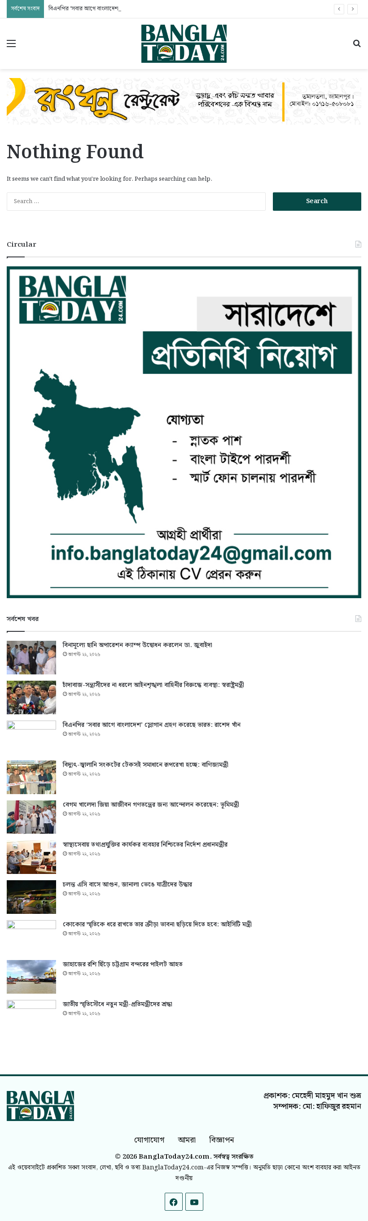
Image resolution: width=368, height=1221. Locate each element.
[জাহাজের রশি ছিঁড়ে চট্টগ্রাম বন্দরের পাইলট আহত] (31, 977)
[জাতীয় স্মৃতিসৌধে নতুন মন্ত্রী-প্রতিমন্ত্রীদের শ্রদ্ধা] (31, 1017)
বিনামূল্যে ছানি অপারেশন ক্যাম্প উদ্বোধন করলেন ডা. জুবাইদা (137, 645)
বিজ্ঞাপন (221, 1140)
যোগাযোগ (149, 1140)
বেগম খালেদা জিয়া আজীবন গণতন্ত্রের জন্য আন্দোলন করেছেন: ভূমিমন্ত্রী (151, 805)
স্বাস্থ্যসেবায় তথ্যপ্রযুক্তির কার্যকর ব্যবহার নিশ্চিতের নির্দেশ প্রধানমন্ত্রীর (145, 845)
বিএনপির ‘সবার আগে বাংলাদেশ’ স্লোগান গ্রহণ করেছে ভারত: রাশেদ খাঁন (127, 8)
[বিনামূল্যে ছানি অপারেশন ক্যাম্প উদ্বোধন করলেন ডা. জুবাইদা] (31, 657)
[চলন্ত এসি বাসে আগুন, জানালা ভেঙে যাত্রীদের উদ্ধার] (31, 897)
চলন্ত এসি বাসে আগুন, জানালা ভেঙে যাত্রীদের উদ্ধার (127, 885)
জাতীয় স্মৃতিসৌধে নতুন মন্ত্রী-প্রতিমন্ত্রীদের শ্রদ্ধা (117, 1004)
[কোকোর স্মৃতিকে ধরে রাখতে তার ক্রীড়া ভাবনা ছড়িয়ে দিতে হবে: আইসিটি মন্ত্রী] (31, 937)
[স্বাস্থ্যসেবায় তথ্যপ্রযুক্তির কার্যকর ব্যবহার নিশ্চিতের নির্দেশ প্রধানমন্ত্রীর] (31, 857)
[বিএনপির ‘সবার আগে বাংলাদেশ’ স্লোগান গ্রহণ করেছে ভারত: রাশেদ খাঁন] (31, 737)
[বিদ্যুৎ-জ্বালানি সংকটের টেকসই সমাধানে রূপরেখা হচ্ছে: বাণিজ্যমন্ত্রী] (31, 777)
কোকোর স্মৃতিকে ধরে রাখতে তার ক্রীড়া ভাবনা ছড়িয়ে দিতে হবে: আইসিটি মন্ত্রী (157, 925)
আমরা (187, 1140)
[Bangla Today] (184, 44)
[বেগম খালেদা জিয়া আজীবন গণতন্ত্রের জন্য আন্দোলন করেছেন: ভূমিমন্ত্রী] (31, 817)
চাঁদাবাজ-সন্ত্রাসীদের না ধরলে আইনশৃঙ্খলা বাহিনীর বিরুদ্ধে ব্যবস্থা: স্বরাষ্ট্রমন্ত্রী (153, 685)
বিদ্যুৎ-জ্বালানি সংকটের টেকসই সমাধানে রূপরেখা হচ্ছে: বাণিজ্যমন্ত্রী (145, 765)
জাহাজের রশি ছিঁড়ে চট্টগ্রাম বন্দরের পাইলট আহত (123, 964)
